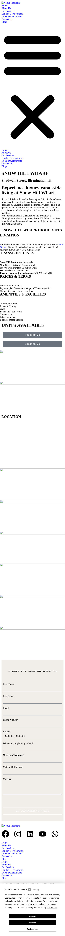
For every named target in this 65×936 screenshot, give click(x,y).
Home (4, 5)
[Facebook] (5, 834)
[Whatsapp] (55, 834)
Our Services (8, 11)
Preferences (32, 929)
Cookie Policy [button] (43, 904)
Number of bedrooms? (13, 755)
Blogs (4, 22)
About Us (6, 8)
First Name (8, 684)
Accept (32, 916)
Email (6, 708)
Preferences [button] (52, 907)
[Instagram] (17, 834)
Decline (32, 923)
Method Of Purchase (13, 767)
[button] (32, 86)
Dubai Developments (12, 16)
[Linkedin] (30, 834)
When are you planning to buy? (18, 743)
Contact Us (7, 19)
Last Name (8, 696)
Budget (6, 731)
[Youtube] (42, 834)
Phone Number (10, 719)
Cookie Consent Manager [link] (15, 889)
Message (7, 779)
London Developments (12, 13)
